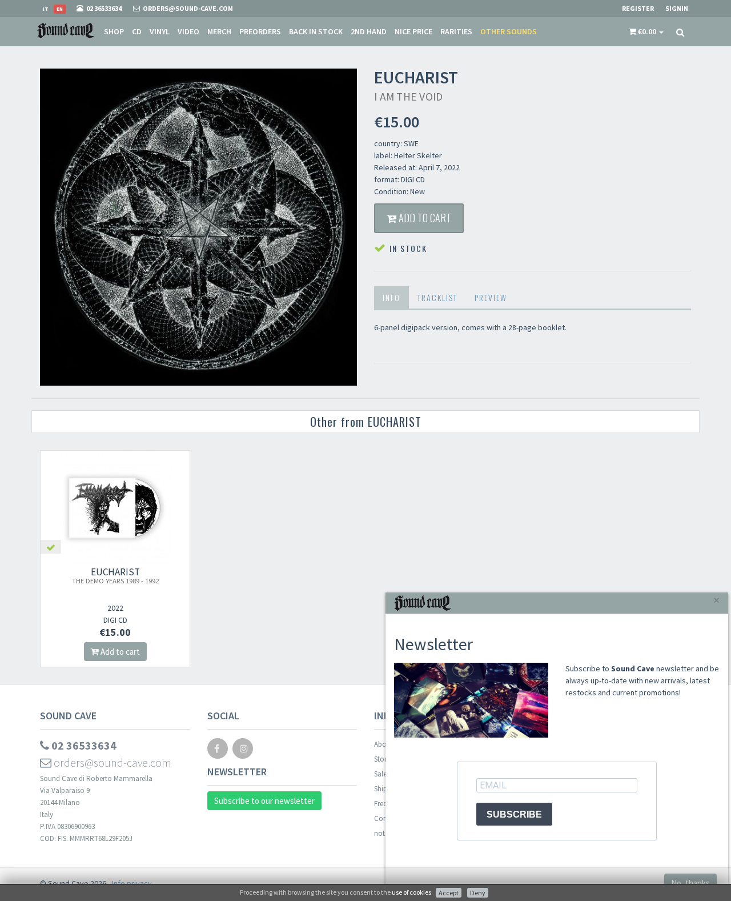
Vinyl (160, 31)
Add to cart (423, 217)
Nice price (413, 31)
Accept (449, 892)
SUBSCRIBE (514, 814)
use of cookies (411, 892)
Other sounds (508, 31)
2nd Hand (369, 31)
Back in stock (316, 31)
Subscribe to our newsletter (264, 800)
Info (391, 297)
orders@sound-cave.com (111, 762)
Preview (491, 297)
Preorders (260, 31)
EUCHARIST (115, 575)
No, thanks (690, 883)
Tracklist (437, 297)
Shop (114, 31)
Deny (477, 892)
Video (188, 31)
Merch (219, 31)
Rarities (456, 31)
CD (137, 31)
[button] (646, 31)
